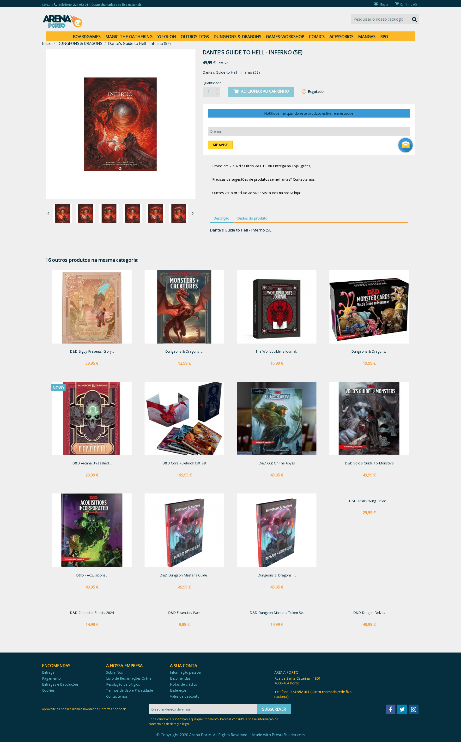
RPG (384, 36)
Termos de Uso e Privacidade (129, 690)
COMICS (317, 36)
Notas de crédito (183, 684)
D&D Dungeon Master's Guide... (184, 575)
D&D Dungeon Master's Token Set (277, 612)
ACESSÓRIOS (341, 36)
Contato (47, 4)
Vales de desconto (185, 696)
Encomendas (180, 678)
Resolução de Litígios (123, 684)
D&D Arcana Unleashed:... (92, 463)
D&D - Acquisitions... (92, 575)
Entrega (48, 672)
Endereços (178, 690)
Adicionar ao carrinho (265, 91)
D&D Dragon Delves (369, 612)
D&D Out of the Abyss (277, 463)
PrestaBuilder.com (288, 734)
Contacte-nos (117, 696)
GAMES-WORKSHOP (285, 36)
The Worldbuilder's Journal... (276, 351)
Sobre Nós (114, 672)
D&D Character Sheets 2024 (92, 612)
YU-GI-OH (166, 36)
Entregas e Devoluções (60, 684)
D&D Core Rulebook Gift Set (184, 463)
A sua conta (183, 665)
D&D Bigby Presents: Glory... (92, 351)
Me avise (220, 144)
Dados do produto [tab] (252, 218)
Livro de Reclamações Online (129, 678)
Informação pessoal (185, 672)
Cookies (48, 690)
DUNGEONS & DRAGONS (237, 36)
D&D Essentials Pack (184, 612)
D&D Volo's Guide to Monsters (369, 463)
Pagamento (51, 678)
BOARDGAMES (87, 36)
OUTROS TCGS (195, 36)
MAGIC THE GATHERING (128, 36)
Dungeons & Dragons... (369, 351)
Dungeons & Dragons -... (184, 351)
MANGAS (367, 36)
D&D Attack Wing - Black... (369, 501)
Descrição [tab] (221, 218)
